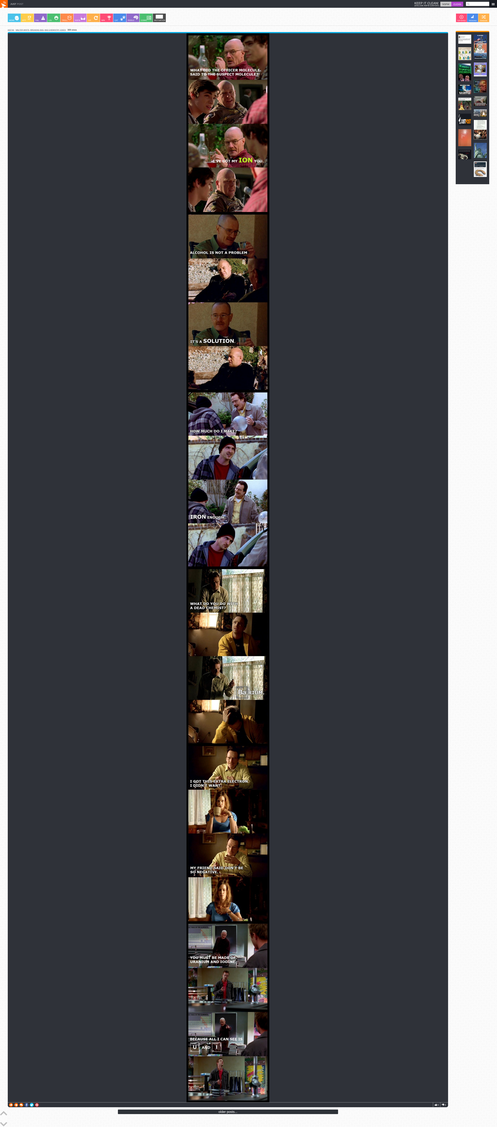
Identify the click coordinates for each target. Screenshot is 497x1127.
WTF (24, 20)
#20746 (11, 30)
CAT (116, 20)
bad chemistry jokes (55, 30)
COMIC (144, 20)
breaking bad (37, 30)
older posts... (227, 1112)
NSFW (77, 20)
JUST (16, 4)
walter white (22, 30)
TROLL (65, 20)
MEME (11, 20)
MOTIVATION (159, 20)
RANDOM (483, 21)
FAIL (37, 20)
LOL (50, 20)
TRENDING (473, 21)
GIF (89, 20)
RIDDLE (131, 20)
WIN (103, 20)
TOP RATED (461, 21)
